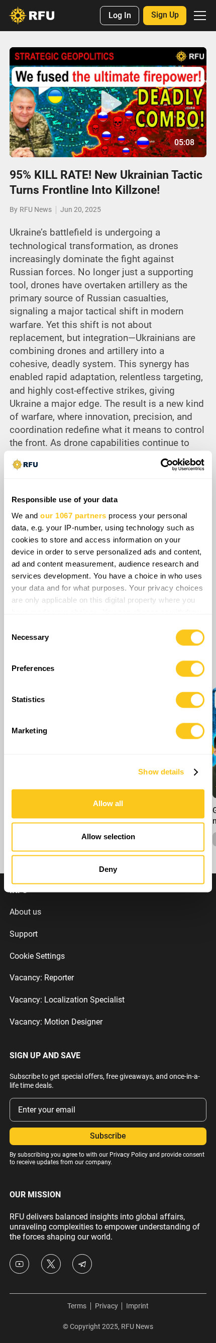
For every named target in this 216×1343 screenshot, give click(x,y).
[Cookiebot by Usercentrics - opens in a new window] (160, 464)
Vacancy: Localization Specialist (67, 999)
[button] (198, 16)
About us (25, 912)
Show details (161, 771)
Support (24, 934)
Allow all (108, 804)
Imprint (137, 1306)
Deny (108, 869)
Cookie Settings (37, 956)
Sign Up (165, 15)
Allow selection (108, 836)
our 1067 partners (73, 515)
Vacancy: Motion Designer (56, 1022)
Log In (120, 15)
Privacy (106, 1306)
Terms (76, 1306)
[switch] (190, 669)
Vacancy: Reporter (42, 977)
